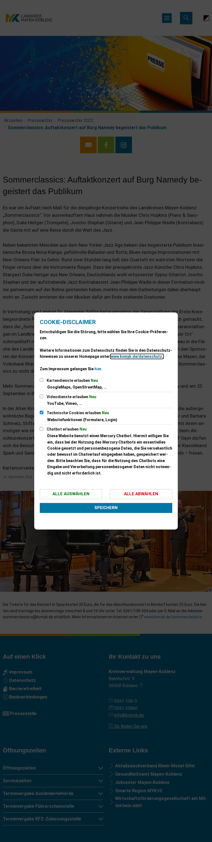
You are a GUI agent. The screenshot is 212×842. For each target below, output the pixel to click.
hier (97, 369)
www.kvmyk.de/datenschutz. (137, 356)
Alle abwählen (141, 493)
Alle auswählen (70, 493)
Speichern (106, 507)
